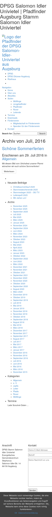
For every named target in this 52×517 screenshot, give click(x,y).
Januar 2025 (18, 222)
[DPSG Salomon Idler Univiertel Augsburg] (13, 52)
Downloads (12, 117)
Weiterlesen (9, 171)
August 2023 (18, 242)
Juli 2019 (17, 302)
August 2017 (18, 338)
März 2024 (18, 233)
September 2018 (20, 319)
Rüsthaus (12, 79)
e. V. (15, 383)
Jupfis (15, 385)
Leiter (15, 388)
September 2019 (20, 300)
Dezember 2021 (20, 266)
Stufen (10, 98)
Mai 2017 (17, 344)
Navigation (6, 87)
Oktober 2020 (19, 283)
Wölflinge (17, 101)
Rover (15, 109)
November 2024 (20, 225)
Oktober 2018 (19, 316)
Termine (11, 115)
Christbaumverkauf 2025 (24, 186)
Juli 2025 (17, 214)
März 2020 (18, 291)
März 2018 (18, 327)
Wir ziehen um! (19, 197)
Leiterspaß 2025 (20, 195)
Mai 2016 (17, 366)
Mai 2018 (17, 325)
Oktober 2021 (19, 272)
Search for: (7, 133)
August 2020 (18, 289)
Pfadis (16, 391)
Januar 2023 (18, 253)
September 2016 (20, 358)
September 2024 (20, 228)
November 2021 (20, 269)
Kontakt (11, 128)
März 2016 (18, 369)
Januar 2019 (18, 308)
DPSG (10, 73)
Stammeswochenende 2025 (25, 189)
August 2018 (18, 322)
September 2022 (20, 258)
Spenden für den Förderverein (26, 126)
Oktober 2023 (19, 239)
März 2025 (18, 219)
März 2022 (18, 264)
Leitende (17, 112)
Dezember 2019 (20, 294)
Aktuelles (12, 95)
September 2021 (20, 275)
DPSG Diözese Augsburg (19, 76)
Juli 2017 (17, 341)
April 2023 (17, 247)
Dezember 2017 (20, 330)
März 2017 (18, 347)
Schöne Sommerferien (23, 148)
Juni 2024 (17, 231)
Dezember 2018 (20, 311)
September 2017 (20, 336)
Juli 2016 (17, 361)
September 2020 (20, 286)
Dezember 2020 (20, 278)
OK (16, 513)
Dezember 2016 (20, 352)
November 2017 (20, 333)
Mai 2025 (17, 217)
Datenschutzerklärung (28, 513)
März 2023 (18, 250)
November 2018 (20, 313)
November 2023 (20, 236)
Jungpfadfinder (19, 104)
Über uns (12, 93)
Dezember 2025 (20, 206)
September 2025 (20, 211)
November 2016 (20, 355)
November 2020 (20, 280)
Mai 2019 (17, 305)
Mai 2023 (17, 244)
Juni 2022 (17, 261)
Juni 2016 (17, 363)
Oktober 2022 (19, 255)
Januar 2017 (18, 349)
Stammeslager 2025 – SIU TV (26, 192)
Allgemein (9, 158)
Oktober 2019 (19, 297)
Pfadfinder (17, 106)
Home (10, 90)
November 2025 (20, 208)
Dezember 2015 (20, 372)
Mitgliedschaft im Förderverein (26, 123)
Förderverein (13, 120)
